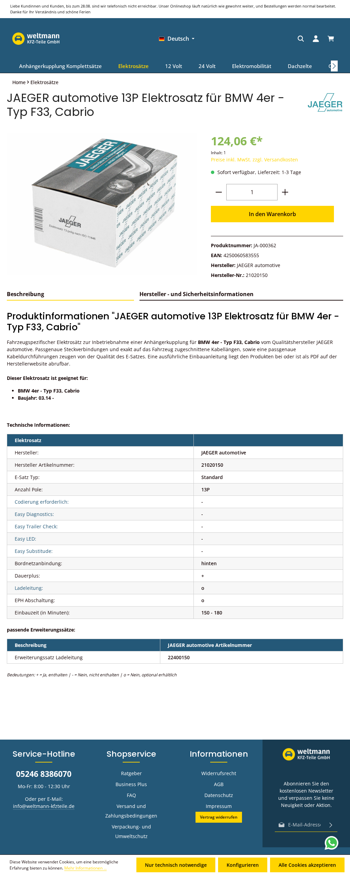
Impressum (219, 806)
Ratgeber (131, 773)
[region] (102, 203)
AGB (219, 784)
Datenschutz (218, 795)
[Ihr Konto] (267, 38)
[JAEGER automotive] (325, 105)
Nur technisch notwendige (176, 865)
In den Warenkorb (272, 214)
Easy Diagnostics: (34, 514)
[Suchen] (252, 38)
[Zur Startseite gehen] (314, 38)
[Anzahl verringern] (219, 192)
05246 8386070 (43, 773)
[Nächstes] (334, 66)
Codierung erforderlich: (42, 502)
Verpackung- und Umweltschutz (131, 831)
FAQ (131, 795)
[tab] (70, 294)
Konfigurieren (243, 865)
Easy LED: (25, 538)
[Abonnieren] (330, 825)
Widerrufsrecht (218, 773)
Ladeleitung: (29, 588)
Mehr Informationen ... (85, 868)
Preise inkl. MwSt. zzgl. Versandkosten (254, 159)
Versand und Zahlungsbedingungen (131, 811)
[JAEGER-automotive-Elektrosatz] (102, 203)
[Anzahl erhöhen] (285, 192)
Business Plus (131, 784)
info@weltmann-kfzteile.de (44, 806)
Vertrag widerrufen (219, 817)
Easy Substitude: (34, 551)
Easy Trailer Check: (36, 526)
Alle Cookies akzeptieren (307, 865)
